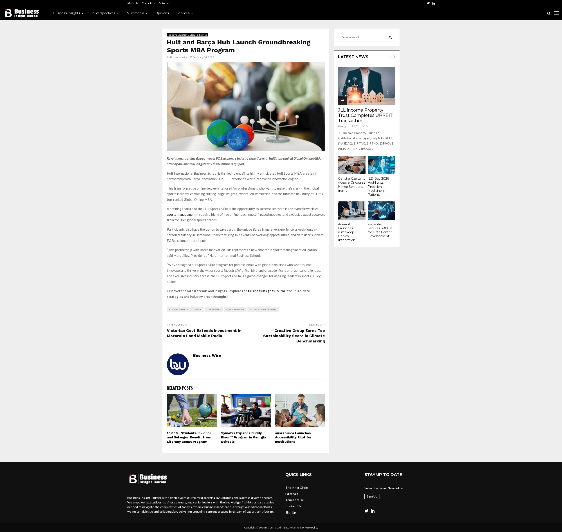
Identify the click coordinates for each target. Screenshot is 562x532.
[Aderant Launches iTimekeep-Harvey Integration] (352, 210)
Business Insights (66, 13)
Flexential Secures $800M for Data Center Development (380, 230)
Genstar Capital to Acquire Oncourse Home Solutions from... (352, 184)
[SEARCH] (390, 37)
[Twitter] (366, 510)
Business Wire (178, 57)
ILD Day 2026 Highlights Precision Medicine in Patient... (378, 186)
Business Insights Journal (267, 291)
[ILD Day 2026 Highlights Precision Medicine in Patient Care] (381, 165)
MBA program (235, 309)
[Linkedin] (373, 510)
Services (183, 13)
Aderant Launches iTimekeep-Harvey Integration (346, 232)
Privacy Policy (310, 527)
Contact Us (148, 3)
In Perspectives (103, 13)
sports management (181, 214)
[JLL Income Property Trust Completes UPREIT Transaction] (366, 86)
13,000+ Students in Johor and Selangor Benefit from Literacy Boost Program (189, 437)
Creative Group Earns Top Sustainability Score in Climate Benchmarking (294, 335)
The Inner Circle (296, 487)
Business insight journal (185, 309)
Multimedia (135, 13)
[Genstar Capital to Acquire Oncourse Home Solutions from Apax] (352, 165)
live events (214, 309)
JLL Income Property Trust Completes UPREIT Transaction (365, 115)
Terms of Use (294, 500)
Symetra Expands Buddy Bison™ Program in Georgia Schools (243, 437)
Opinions (162, 13)
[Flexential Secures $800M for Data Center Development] (381, 210)
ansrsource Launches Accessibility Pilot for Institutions (293, 437)
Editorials (164, 3)
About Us (132, 3)
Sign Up (290, 512)
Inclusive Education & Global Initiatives (187, 34)
